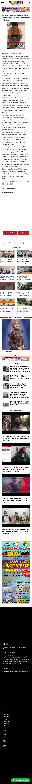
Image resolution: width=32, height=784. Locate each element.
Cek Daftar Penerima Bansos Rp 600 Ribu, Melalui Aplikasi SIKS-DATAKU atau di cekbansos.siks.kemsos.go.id (20, 369)
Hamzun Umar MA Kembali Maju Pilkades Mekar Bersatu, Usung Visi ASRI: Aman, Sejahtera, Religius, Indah (24, 263)
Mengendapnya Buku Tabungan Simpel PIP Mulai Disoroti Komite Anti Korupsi (19, 376)
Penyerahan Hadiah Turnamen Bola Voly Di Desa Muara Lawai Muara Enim (20, 402)
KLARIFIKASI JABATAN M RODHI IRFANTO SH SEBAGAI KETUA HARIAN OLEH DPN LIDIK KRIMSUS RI (15, 531)
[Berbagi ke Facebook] (11, 184)
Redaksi (6, 671)
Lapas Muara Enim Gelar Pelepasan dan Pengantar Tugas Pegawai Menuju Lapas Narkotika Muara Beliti (7, 263)
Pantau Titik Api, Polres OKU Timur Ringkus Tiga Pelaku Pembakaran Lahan (7, 311)
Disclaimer (18, 671)
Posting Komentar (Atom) (16, 243)
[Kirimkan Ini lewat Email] (6, 184)
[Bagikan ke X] (9, 184)
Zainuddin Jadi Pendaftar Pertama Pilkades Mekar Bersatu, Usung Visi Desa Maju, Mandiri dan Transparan (7, 279)
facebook (7, 714)
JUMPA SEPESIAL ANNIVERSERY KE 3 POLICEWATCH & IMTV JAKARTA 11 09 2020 (15, 500)
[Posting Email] (3, 184)
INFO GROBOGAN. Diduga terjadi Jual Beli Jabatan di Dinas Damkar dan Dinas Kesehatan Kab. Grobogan (15, 469)
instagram (7, 721)
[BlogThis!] (7, 184)
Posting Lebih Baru (10, 233)
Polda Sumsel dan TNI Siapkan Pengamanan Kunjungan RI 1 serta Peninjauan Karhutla (23, 311)
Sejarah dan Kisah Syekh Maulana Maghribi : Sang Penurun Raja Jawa (18, 385)
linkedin (6, 726)
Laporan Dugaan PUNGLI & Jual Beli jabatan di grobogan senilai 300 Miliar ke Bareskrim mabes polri (16, 438)
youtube (6, 723)
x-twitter (6, 716)
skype (6, 719)
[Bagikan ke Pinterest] (12, 184)
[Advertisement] (16, 624)
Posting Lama (23, 233)
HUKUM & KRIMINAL (10, 186)
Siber (11, 671)
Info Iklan (25, 671)
